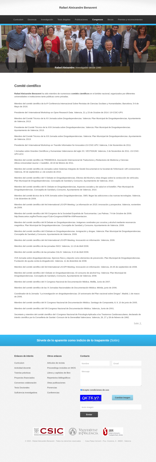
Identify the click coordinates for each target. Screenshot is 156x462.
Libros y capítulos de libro (58, 373)
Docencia (32, 19)
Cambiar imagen (122, 397)
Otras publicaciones (56, 383)
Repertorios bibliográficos (58, 378)
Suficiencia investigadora (25, 392)
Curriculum (18, 19)
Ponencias (52, 387)
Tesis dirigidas (64, 19)
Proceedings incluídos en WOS (61, 368)
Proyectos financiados (24, 378)
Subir (136, 323)
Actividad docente (22, 368)
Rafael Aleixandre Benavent (78, 7)
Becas (110, 19)
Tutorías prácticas (22, 373)
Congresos (97, 19)
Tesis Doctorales (22, 387)
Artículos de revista (56, 363)
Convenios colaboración (25, 383)
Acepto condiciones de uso (95, 390)
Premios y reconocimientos (130, 19)
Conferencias (53, 392)
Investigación (47, 19)
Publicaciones (81, 19)
